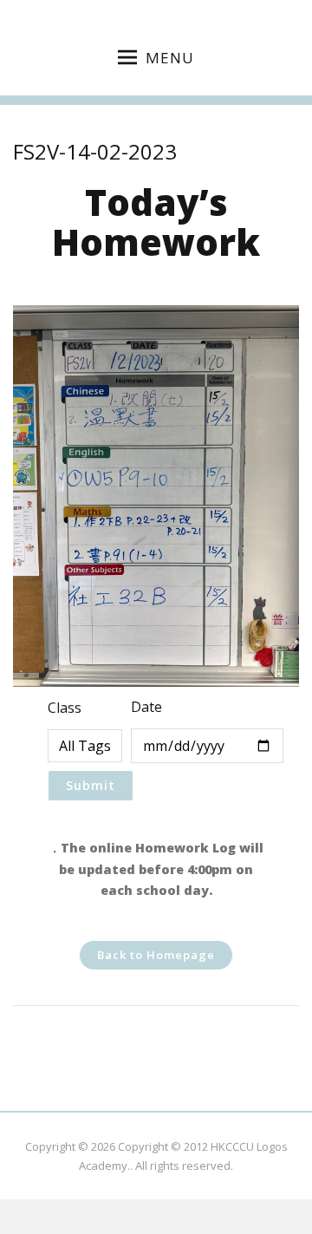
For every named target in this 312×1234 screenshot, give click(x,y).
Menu (170, 58)
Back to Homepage (156, 955)
